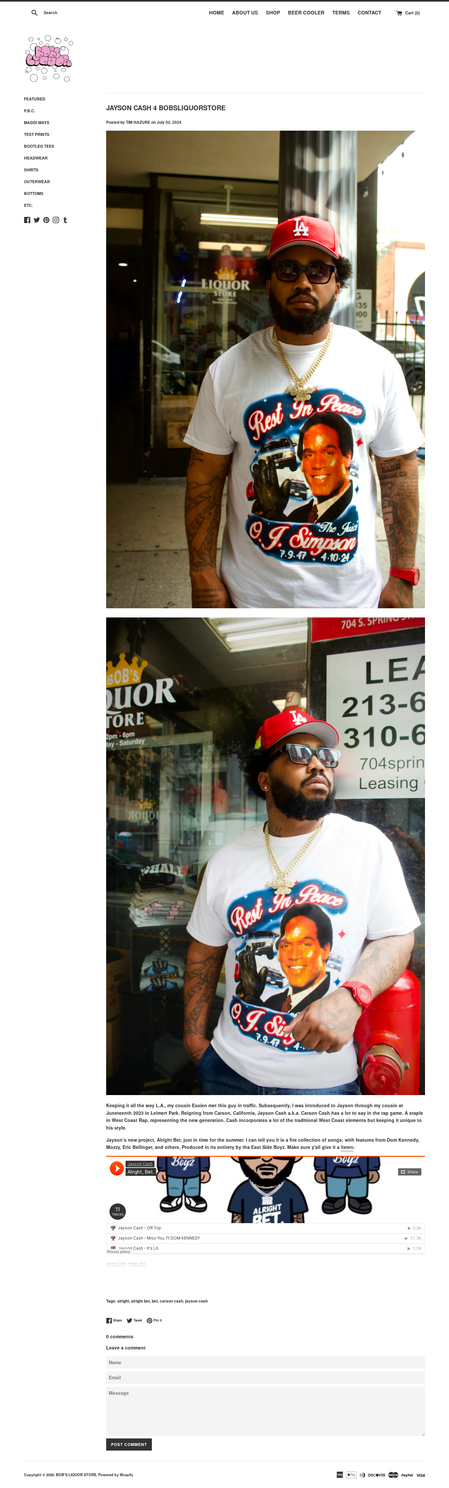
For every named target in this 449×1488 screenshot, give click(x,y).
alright (123, 1301)
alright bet (140, 1301)
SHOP (273, 12)
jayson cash (196, 1301)
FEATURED (34, 99)
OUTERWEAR (37, 181)
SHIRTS (31, 170)
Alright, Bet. (137, 1263)
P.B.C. (29, 111)
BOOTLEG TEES (39, 146)
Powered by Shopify (115, 1474)
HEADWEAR (36, 158)
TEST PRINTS (36, 134)
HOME (216, 12)
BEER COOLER (306, 12)
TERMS (341, 12)
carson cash (171, 1301)
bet (155, 1301)
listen (347, 1147)
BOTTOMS (33, 193)
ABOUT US (245, 12)
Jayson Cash (116, 1263)
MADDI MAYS (36, 122)
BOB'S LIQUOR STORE (76, 1474)
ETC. (28, 205)
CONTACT (369, 12)
